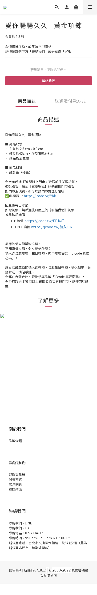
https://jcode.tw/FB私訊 (44, 220)
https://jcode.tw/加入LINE (53, 226)
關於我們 (17, 429)
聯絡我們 (48, 80)
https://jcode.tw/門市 (40, 195)
